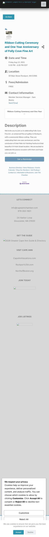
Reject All (23, 519)
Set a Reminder (24, 159)
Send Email (13, 103)
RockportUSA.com (24, 264)
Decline (30, 532)
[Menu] (43, 4)
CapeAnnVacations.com (24, 258)
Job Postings (35, 170)
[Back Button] (6, 29)
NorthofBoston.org (25, 271)
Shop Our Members (22, 170)
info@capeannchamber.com (24, 207)
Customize (24, 513)
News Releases (28, 168)
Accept (18, 532)
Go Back (8, 17)
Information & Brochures (25, 172)
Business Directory (15, 168)
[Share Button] (43, 47)
